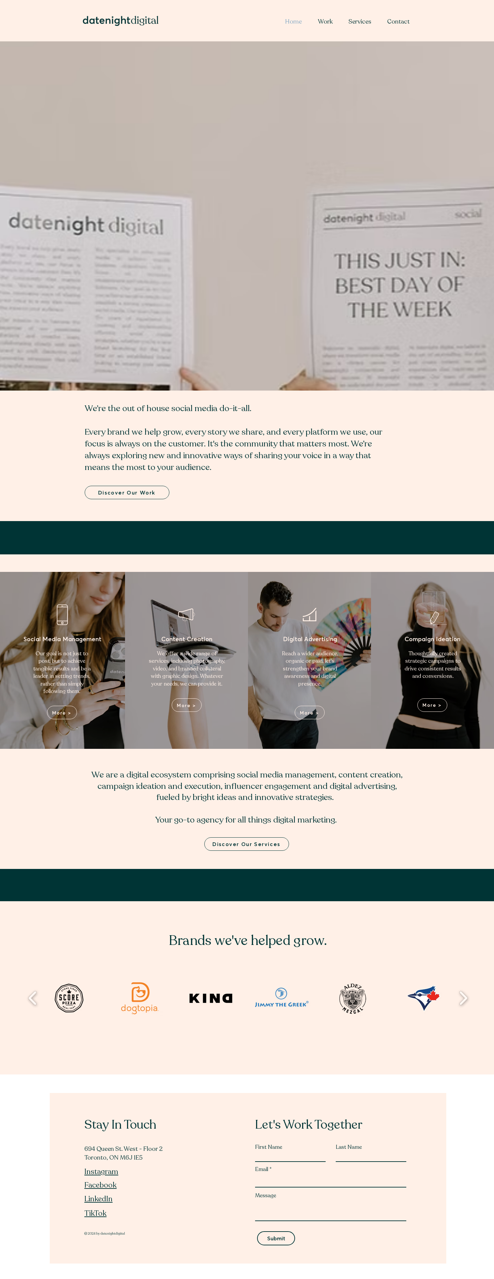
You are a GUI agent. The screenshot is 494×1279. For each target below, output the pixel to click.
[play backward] (32, 998)
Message (265, 1195)
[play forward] (463, 998)
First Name (268, 1147)
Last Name (349, 1147)
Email (261, 1169)
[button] (69, 998)
